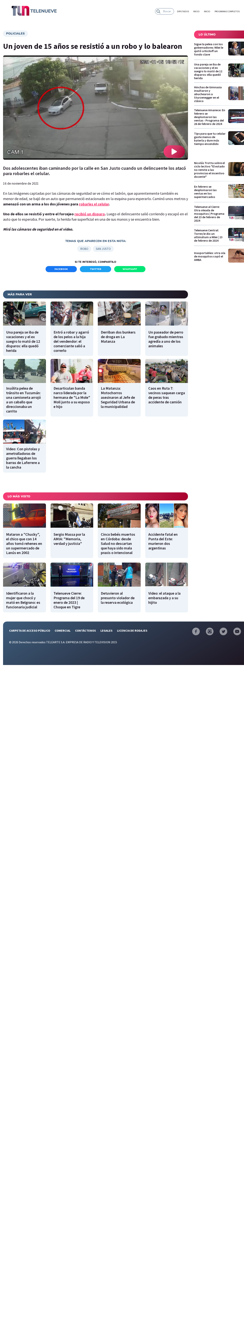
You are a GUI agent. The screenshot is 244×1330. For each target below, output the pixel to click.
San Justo (103, 249)
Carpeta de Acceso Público (29, 630)
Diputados (183, 11)
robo (84, 249)
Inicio (196, 11)
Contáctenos (85, 630)
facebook (61, 269)
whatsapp (130, 269)
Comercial (63, 630)
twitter (95, 269)
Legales (106, 630)
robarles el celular (94, 204)
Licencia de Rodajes (132, 630)
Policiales (15, 33)
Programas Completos (227, 11)
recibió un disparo (90, 213)
